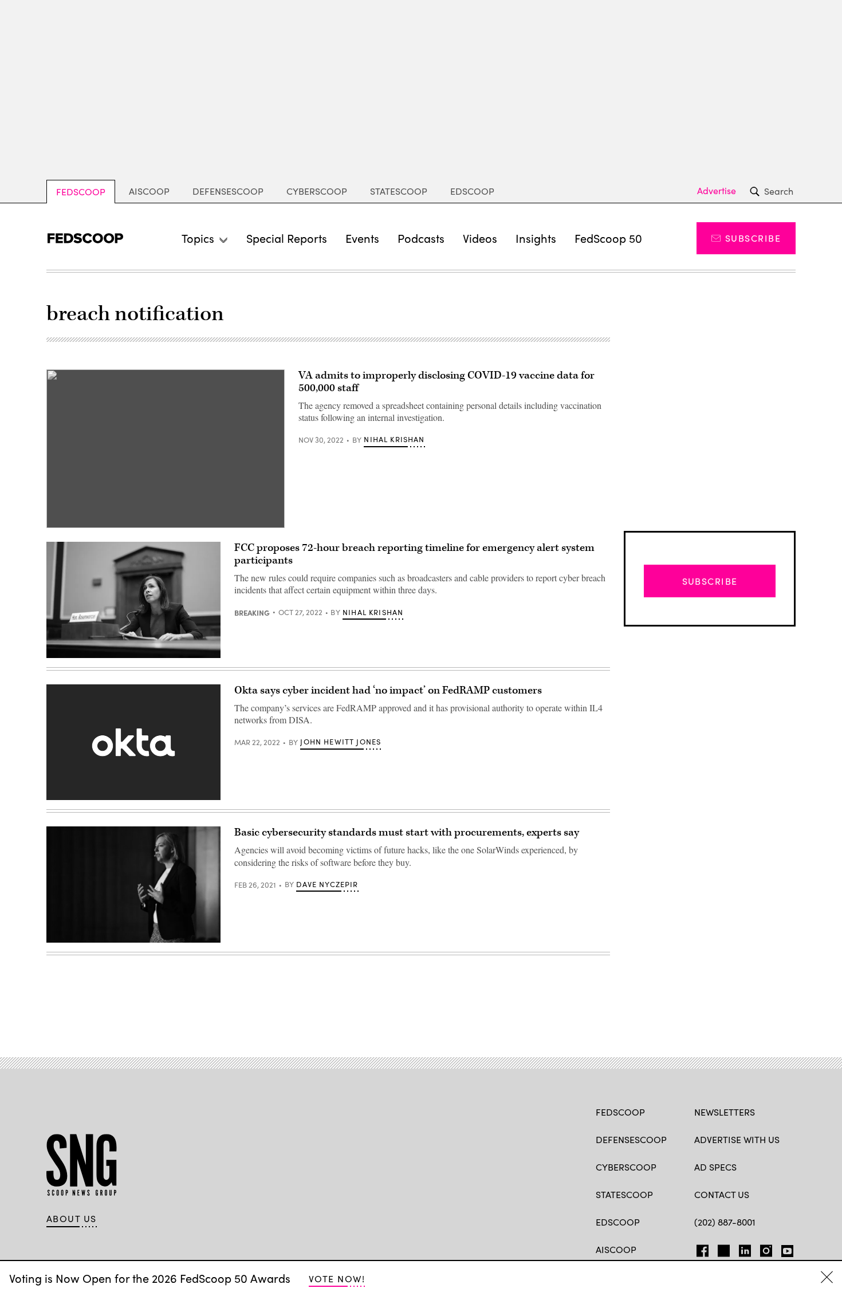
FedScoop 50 (608, 238)
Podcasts (421, 238)
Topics (198, 238)
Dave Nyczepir (327, 884)
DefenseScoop (227, 191)
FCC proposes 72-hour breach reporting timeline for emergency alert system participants (414, 554)
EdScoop (472, 191)
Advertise (716, 190)
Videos (480, 238)
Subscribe (753, 238)
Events (362, 238)
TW (722, 1248)
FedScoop (80, 192)
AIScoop (149, 191)
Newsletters (724, 1112)
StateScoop (398, 191)
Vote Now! (337, 1279)
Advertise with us (737, 1139)
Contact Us (721, 1194)
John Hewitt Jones (340, 741)
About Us (71, 1218)
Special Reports (286, 238)
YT (784, 1248)
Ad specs (715, 1167)
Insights (536, 238)
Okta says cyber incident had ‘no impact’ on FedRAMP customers (388, 690)
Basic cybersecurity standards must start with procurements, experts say (406, 832)
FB (699, 1248)
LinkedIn (745, 1248)
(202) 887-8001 (725, 1222)
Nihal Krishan (394, 439)
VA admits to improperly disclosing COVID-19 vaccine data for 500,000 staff (446, 381)
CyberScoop (316, 191)
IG (763, 1248)
